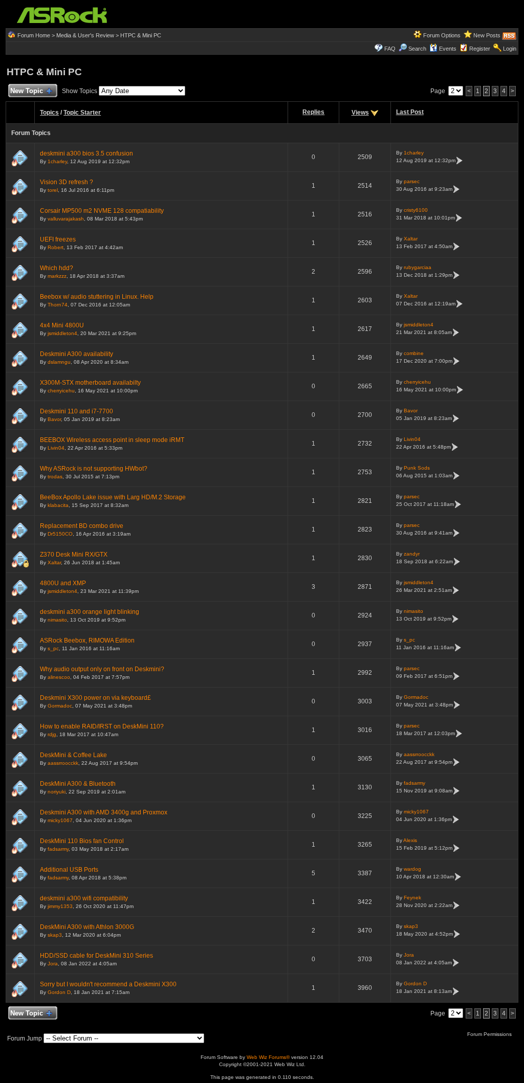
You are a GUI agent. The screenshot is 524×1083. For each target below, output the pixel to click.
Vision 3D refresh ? (66, 182)
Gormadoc (60, 706)
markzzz (57, 276)
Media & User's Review (85, 35)
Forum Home (33, 35)
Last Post (410, 112)
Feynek (412, 897)
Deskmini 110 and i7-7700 (76, 411)
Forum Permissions (490, 1034)
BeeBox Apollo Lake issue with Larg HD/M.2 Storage (113, 497)
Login (509, 49)
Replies (313, 112)
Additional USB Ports (69, 869)
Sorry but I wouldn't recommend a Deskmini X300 (108, 984)
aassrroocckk (63, 763)
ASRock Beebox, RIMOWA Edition (87, 640)
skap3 (55, 935)
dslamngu (59, 362)
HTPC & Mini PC (140, 35)
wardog (412, 869)
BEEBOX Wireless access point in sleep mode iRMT (112, 440)
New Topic (26, 91)
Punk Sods (417, 468)
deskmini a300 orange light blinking (89, 611)
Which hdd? (56, 268)
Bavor (54, 419)
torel (53, 190)
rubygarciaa (417, 267)
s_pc (53, 648)
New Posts (486, 35)
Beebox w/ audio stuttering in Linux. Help (97, 296)
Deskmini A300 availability (76, 354)
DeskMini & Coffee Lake (73, 755)
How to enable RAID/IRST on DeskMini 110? (102, 726)
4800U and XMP (63, 583)
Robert (55, 247)
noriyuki (57, 791)
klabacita (58, 505)
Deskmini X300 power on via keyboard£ (95, 697)
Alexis (410, 840)
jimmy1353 (60, 906)
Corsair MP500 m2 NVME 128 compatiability (102, 210)
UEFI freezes (58, 239)
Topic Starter (82, 112)
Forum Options (442, 35)
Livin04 (56, 448)
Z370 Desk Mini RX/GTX (73, 554)
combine (414, 353)
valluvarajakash (66, 219)
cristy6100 (416, 210)
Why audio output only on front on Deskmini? (102, 669)
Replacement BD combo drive (81, 525)
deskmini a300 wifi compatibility (84, 898)
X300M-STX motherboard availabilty (90, 382)
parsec (412, 181)
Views (360, 112)
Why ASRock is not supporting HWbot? (93, 468)
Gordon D (59, 992)
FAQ (390, 49)
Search (417, 49)
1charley (57, 161)
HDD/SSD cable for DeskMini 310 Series (96, 955)
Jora (53, 963)
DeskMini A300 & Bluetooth (78, 783)
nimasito (57, 620)
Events (447, 49)
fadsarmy (414, 783)
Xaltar (411, 238)
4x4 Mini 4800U (62, 325)
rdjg (52, 734)
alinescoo (59, 677)
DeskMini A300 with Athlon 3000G (87, 927)
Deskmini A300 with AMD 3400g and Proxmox (103, 812)
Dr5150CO (60, 534)
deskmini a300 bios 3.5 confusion (86, 153)
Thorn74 (58, 304)
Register (479, 49)
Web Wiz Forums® (268, 1057)
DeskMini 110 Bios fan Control (82, 841)
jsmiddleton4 (62, 333)
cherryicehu (61, 390)
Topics (49, 112)
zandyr (412, 554)
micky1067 (60, 820)
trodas (55, 476)
